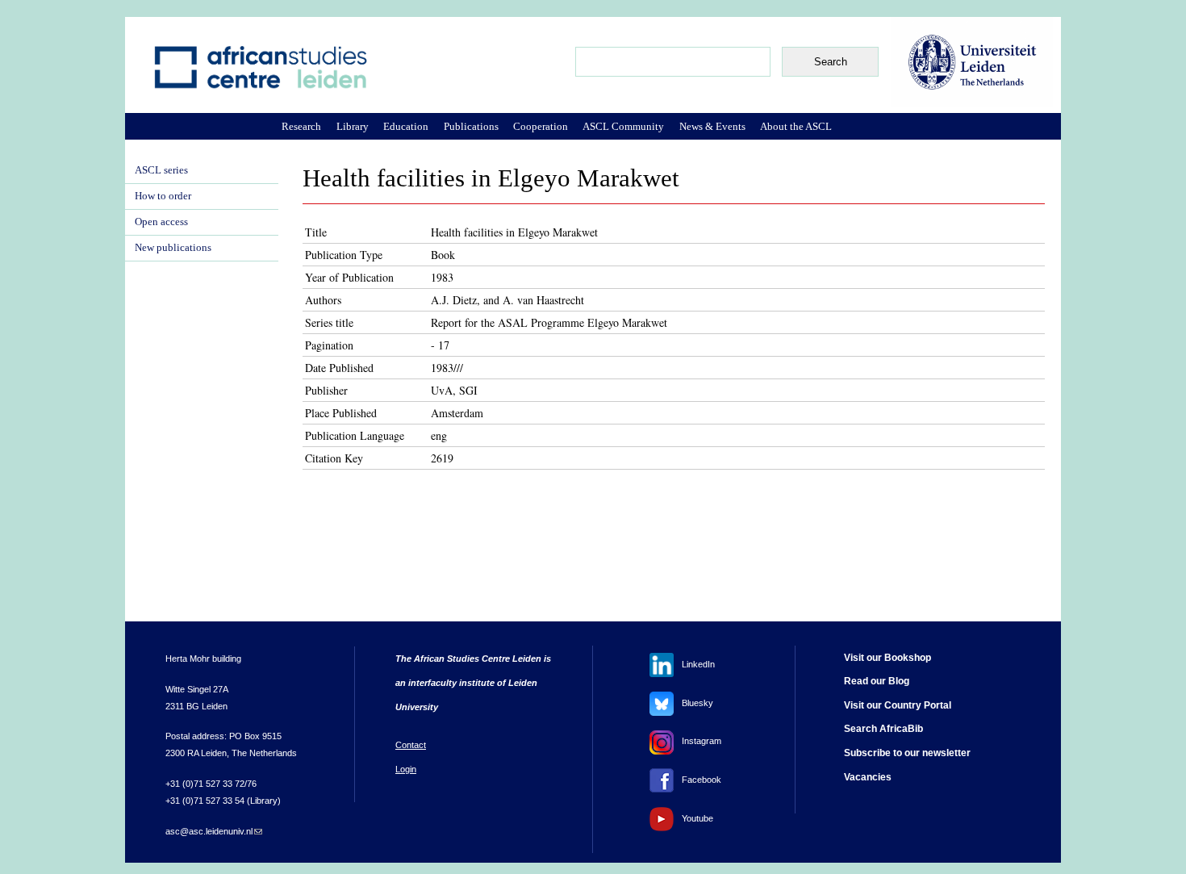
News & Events (712, 126)
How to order (163, 196)
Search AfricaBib (883, 728)
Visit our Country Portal (897, 705)
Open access (161, 222)
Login (405, 769)
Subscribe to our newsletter (907, 753)
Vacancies (868, 777)
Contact (410, 745)
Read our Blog (876, 681)
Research (301, 126)
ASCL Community (623, 126)
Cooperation (540, 126)
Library (352, 126)
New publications (173, 247)
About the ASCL (796, 126)
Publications (471, 126)
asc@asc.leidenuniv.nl (213, 831)
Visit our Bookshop (887, 657)
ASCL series (161, 170)
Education (405, 126)
